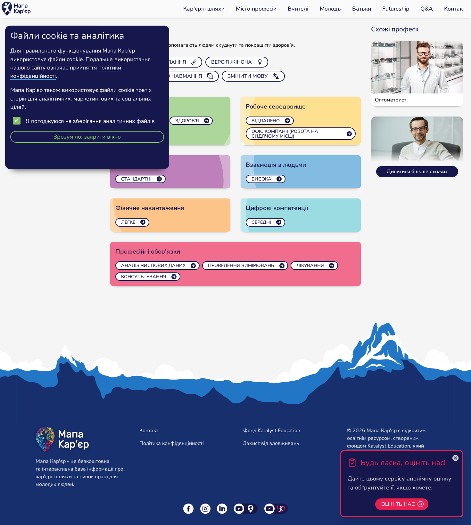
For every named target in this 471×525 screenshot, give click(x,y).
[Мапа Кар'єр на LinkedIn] (222, 509)
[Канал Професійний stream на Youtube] (276, 509)
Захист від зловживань (271, 443)
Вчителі (298, 8)
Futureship (395, 8)
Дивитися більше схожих (417, 171)
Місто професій (256, 8)
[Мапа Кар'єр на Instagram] (205, 509)
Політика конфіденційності (171, 443)
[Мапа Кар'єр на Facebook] (188, 509)
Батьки (361, 8)
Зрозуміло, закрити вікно (87, 137)
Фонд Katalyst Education (271, 430)
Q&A (426, 8)
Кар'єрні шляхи (204, 8)
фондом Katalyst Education (378, 445)
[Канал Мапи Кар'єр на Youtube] (246, 509)
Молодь (330, 8)
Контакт (454, 8)
